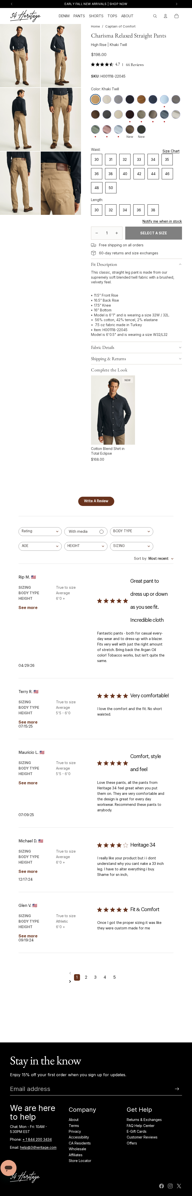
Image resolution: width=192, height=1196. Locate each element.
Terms (74, 1125)
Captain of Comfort (120, 26)
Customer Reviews (142, 1137)
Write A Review (96, 501)
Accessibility (79, 1137)
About (73, 1119)
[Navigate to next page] (96, 981)
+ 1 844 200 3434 (37, 1139)
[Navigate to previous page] (96, 973)
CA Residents (80, 1143)
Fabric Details (102, 347)
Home (95, 26)
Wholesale (77, 1149)
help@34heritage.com (38, 1147)
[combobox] (40, 531)
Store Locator (80, 1160)
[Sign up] (177, 1089)
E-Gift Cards (136, 1131)
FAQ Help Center (140, 1125)
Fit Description (104, 264)
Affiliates (75, 1155)
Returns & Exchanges (144, 1119)
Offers (132, 1143)
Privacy (75, 1131)
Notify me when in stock (162, 221)
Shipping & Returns (108, 358)
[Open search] (155, 16)
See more (28, 607)
